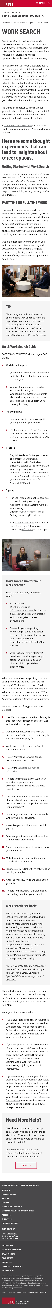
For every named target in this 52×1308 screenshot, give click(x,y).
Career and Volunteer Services (23, 16)
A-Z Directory (8, 1270)
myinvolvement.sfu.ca (30, 511)
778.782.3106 (12, 1234)
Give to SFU (7, 1262)
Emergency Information (12, 1266)
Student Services (11, 12)
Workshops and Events (12, 1207)
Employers (6, 1219)
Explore (31, 23)
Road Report (7, 1258)
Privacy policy (22, 1293)
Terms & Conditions (9, 1293)
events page (29, 335)
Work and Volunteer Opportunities (18, 1211)
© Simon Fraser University (38, 1293)
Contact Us (26, 1165)
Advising (6, 1190)
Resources (6, 1215)
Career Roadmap (9, 1194)
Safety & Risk (7, 1246)
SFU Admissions (8, 1254)
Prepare (5, 1202)
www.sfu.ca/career (24, 522)
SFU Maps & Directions (11, 1250)
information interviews (21, 610)
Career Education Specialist (18, 125)
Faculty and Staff (10, 1223)
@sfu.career (27, 529)
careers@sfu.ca (12, 1236)
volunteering (19, 606)
